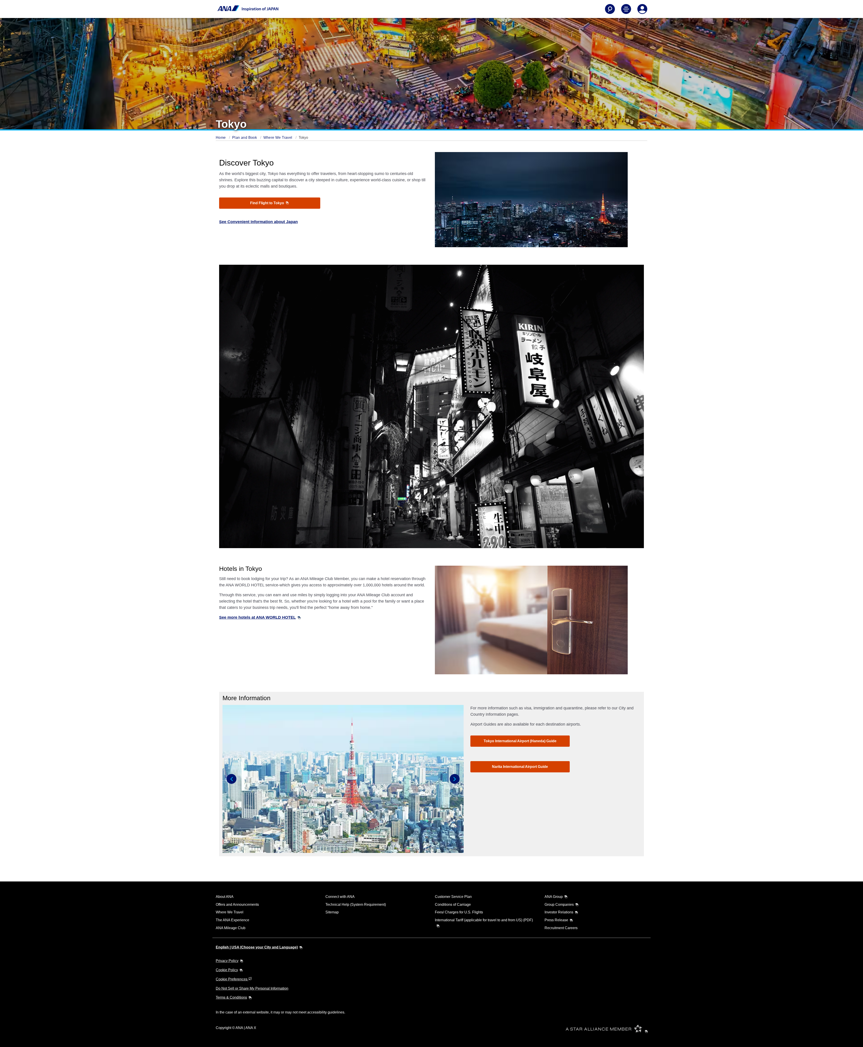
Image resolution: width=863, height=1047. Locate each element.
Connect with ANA (340, 897)
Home (221, 137)
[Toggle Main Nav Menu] (626, 9)
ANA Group (554, 897)
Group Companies (559, 904)
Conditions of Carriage (453, 904)
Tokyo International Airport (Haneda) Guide (520, 741)
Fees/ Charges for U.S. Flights (459, 912)
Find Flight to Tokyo (267, 203)
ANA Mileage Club (230, 928)
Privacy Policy (227, 961)
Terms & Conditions (231, 997)
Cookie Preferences (232, 979)
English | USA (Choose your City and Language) (257, 947)
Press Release (556, 920)
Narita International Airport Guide (520, 767)
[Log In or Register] (642, 9)
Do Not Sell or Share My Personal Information (252, 988)
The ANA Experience (232, 920)
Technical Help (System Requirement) (355, 904)
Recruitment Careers (561, 928)
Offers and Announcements (237, 904)
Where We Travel (278, 137)
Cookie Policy (227, 970)
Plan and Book (245, 137)
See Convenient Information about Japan (258, 222)
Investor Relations (559, 912)
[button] (231, 779)
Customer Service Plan (453, 897)
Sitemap (332, 912)
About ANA (225, 897)
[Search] (610, 9)
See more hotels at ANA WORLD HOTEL (257, 617)
